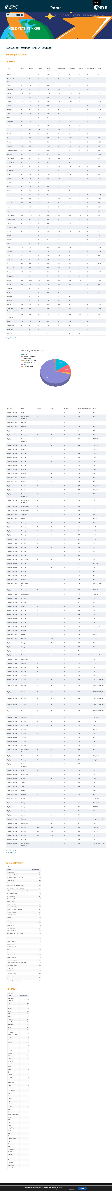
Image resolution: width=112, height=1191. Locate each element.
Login (104, 15)
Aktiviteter (76, 15)
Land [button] (9, 995)
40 (15, 850)
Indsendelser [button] (35, 869)
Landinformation (64, 15)
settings (71, 1189)
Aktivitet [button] (9, 869)
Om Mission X (51, 15)
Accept (82, 1188)
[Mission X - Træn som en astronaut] (15, 15)
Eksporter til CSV (11, 338)
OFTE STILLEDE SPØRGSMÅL (91, 15)
